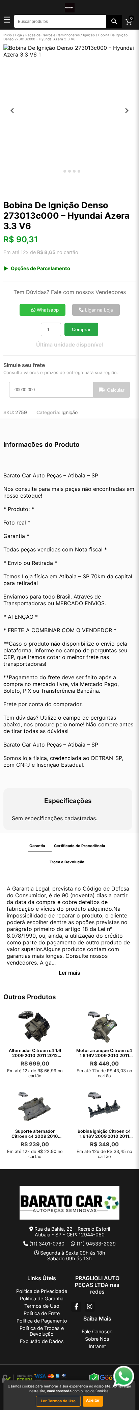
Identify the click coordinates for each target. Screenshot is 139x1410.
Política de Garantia (41, 1298)
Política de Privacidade (41, 1291)
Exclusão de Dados (42, 1341)
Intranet (97, 1346)
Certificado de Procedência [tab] (79, 845)
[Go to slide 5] (79, 171)
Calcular (115, 390)
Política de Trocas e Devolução (42, 1331)
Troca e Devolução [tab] (67, 862)
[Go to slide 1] (60, 171)
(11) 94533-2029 (96, 1243)
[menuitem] (15, 188)
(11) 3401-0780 (46, 1243)
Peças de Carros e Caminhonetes (52, 35)
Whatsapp (47, 310)
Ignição (89, 35)
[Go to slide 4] (74, 171)
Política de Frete (42, 1313)
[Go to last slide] (12, 110)
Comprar (81, 329)
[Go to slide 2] (64, 171)
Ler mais (69, 972)
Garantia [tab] (37, 845)
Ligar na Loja (98, 310)
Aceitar (93, 1400)
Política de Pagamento (42, 1321)
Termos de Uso (41, 1306)
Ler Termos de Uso (58, 1401)
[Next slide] (126, 110)
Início (7, 35)
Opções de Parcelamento (40, 268)
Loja (18, 35)
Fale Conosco (97, 1331)
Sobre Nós (97, 1339)
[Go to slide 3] (69, 171)
